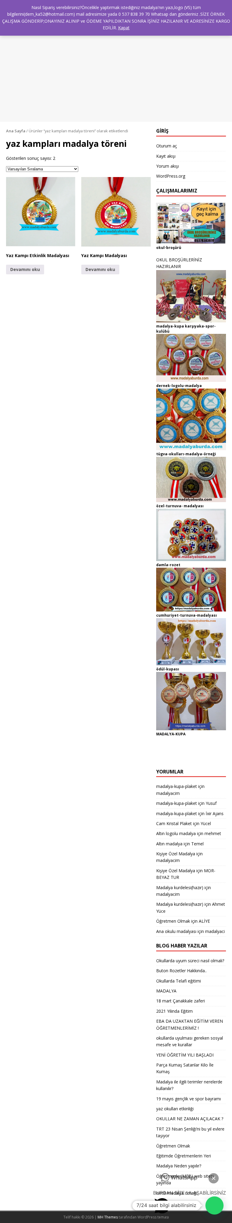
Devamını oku (25, 269)
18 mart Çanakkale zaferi (180, 1001)
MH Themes (108, 1217)
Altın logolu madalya (176, 833)
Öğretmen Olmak (173, 921)
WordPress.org (170, 176)
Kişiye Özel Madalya (175, 854)
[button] (41, 212)
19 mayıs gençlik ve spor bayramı (188, 1099)
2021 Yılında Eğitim (174, 1011)
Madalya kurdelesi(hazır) (179, 887)
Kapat (124, 28)
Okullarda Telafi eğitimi (178, 981)
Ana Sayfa (15, 131)
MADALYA (166, 991)
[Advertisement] (116, 70)
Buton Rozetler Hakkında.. (181, 970)
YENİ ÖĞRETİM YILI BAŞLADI (185, 1055)
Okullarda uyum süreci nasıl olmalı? (190, 960)
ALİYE (204, 921)
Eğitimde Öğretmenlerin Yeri (183, 1156)
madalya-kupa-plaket (176, 786)
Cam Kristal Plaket (174, 823)
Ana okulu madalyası (176, 931)
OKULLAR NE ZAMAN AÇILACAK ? (189, 1118)
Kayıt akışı (166, 156)
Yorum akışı (167, 166)
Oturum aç (166, 146)
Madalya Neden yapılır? (178, 1166)
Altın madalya (169, 844)
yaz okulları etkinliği (175, 1109)
